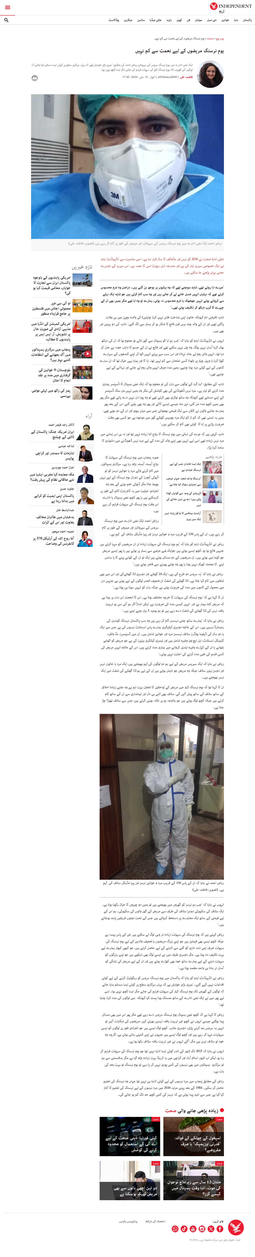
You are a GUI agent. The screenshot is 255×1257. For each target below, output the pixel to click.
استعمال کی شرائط (155, 1221)
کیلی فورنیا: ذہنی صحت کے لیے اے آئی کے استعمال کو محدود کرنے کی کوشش (131, 1144)
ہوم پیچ (220, 38)
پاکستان (247, 20)
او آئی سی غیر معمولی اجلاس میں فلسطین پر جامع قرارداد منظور (51, 308)
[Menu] (7, 8)
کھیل (179, 20)
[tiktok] (184, 1229)
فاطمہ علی (186, 77)
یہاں (212, 272)
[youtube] (193, 1229)
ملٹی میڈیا (155, 20)
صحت (210, 38)
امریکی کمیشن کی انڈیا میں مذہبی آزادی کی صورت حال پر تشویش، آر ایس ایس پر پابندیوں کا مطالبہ (51, 331)
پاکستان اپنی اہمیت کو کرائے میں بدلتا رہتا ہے (54, 498)
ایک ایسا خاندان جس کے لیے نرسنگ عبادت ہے (185, 467)
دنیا (236, 20)
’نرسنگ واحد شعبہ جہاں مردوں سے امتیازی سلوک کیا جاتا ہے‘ (183, 481)
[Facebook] (220, 1229)
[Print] (35, 78)
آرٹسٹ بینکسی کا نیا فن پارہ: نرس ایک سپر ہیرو (183, 516)
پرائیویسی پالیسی (128, 1221)
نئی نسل (212, 20)
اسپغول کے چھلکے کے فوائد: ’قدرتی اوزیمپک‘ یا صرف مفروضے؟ (198, 1144)
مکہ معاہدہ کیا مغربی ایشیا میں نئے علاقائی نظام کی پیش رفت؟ (52, 477)
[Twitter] (211, 1229)
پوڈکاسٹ (114, 20)
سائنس (141, 20)
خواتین (225, 20)
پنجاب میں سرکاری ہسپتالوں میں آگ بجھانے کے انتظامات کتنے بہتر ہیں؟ (51, 355)
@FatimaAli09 (167, 77)
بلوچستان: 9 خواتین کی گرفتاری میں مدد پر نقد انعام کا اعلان (54, 375)
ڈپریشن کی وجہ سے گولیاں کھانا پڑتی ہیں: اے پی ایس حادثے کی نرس (183, 499)
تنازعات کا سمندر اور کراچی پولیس (54, 455)
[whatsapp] (175, 1229)
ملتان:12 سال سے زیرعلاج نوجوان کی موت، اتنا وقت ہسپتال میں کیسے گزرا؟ (194, 1188)
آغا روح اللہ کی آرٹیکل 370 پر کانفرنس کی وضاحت (53, 541)
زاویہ (169, 20)
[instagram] (202, 1229)
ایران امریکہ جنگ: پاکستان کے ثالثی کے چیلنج (52, 434)
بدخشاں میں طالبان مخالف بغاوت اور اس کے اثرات (55, 519)
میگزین (128, 20)
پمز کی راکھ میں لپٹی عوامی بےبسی (51, 393)
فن (188, 20)
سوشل (198, 20)
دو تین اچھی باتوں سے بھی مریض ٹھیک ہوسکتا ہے (135, 1191)
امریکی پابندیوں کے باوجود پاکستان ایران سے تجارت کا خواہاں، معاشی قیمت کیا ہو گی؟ (52, 285)
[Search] (6, 20)
